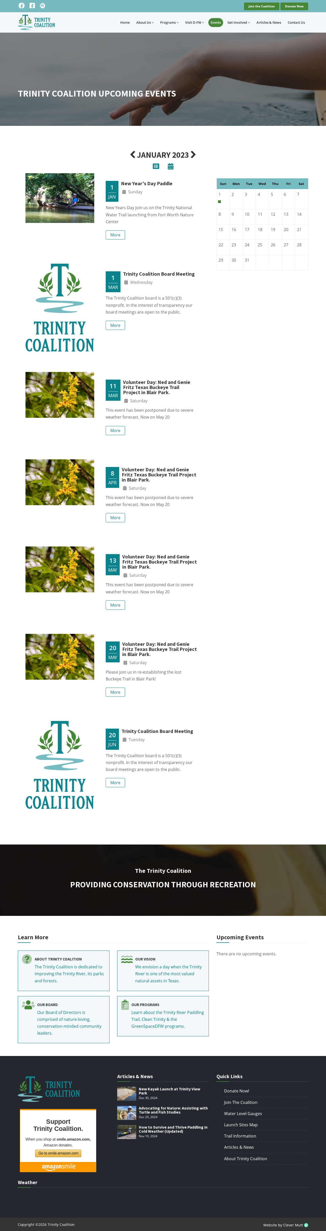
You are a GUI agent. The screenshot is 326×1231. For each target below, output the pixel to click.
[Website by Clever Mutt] (306, 1225)
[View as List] (156, 167)
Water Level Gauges (243, 1113)
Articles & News (239, 1147)
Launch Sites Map (241, 1125)
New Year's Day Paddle (146, 183)
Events (216, 22)
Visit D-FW (193, 22)
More (115, 235)
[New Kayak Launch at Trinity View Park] (126, 1094)
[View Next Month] (193, 154)
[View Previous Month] (132, 154)
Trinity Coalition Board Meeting (159, 274)
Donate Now (294, 6)
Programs (168, 22)
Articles (268, 22)
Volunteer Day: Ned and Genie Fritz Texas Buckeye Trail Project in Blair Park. (156, 387)
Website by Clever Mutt (283, 1225)
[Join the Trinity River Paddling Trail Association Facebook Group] (32, 5)
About (143, 22)
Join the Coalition (262, 6)
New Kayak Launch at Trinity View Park (169, 1091)
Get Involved (237, 22)
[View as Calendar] (170, 167)
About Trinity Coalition (245, 1158)
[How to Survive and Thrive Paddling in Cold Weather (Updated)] (126, 1132)
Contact (296, 22)
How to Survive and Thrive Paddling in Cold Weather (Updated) (173, 1129)
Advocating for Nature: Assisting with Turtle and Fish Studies (173, 1110)
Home (125, 22)
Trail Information (240, 1136)
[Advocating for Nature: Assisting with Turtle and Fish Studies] (126, 1113)
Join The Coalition (240, 1102)
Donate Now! (236, 1091)
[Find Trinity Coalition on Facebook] (21, 5)
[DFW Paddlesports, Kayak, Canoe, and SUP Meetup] (42, 5)
